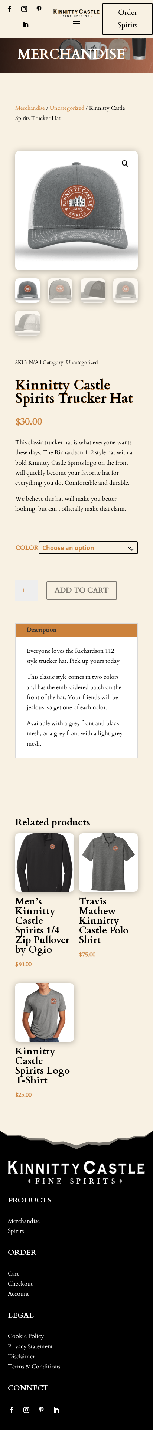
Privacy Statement (30, 1346)
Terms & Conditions (34, 1366)
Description (41, 630)
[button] (125, 163)
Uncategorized (67, 108)
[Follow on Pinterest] (39, 9)
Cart (13, 1274)
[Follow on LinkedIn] (26, 25)
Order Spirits (127, 18)
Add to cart (82, 590)
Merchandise (30, 108)
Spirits (16, 1231)
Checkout (20, 1284)
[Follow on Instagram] (24, 9)
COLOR (27, 548)
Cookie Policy (26, 1336)
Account (18, 1294)
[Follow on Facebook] (9, 9)
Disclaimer (21, 1356)
